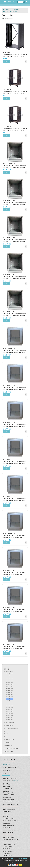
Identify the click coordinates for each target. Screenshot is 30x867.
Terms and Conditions (9, 809)
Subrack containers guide (10, 842)
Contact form (6, 764)
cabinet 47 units (9, 719)
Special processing (10, 739)
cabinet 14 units (9, 692)
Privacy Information (8, 825)
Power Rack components (11, 731)
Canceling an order (8, 818)
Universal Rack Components (12, 728)
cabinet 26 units (9, 705)
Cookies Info (6, 827)
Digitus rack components (11, 734)
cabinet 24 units (9, 703)
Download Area (7, 853)
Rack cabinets (7, 849)
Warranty (5, 816)
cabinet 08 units (9, 684)
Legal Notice (6, 823)
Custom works (9, 751)
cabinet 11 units (9, 688)
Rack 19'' (8, 9)
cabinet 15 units (9, 694)
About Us (15, 780)
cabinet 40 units (9, 713)
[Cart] (26, 2)
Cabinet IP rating (7, 846)
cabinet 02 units (9, 673)
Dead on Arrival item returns (10, 821)
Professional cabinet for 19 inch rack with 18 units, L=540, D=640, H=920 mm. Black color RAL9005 (15, 130)
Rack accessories (9, 736)
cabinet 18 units (13, 11)
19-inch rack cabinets (10, 671)
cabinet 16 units (9, 696)
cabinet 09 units (9, 686)
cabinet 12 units (9, 690)
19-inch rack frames (10, 722)
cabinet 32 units (9, 709)
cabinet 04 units (9, 678)
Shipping (5, 814)
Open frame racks (7, 851)
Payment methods (7, 811)
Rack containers (9, 725)
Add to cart (7, 61)
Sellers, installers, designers (11, 830)
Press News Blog (7, 855)
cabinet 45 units (9, 717)
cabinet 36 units (9, 711)
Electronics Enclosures (11, 748)
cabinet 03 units (9, 676)
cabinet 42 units (9, 715)
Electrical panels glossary (10, 839)
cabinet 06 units (9, 680)
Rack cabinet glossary (9, 837)
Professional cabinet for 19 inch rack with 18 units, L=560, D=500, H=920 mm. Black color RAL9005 (15, 93)
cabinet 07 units (9, 682)
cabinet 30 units (9, 707)
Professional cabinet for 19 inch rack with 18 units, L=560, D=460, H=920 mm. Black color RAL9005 (15, 56)
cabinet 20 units (9, 700)
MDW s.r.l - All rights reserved (19, 858)
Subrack (7, 742)
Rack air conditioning (9, 844)
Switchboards (9, 745)
